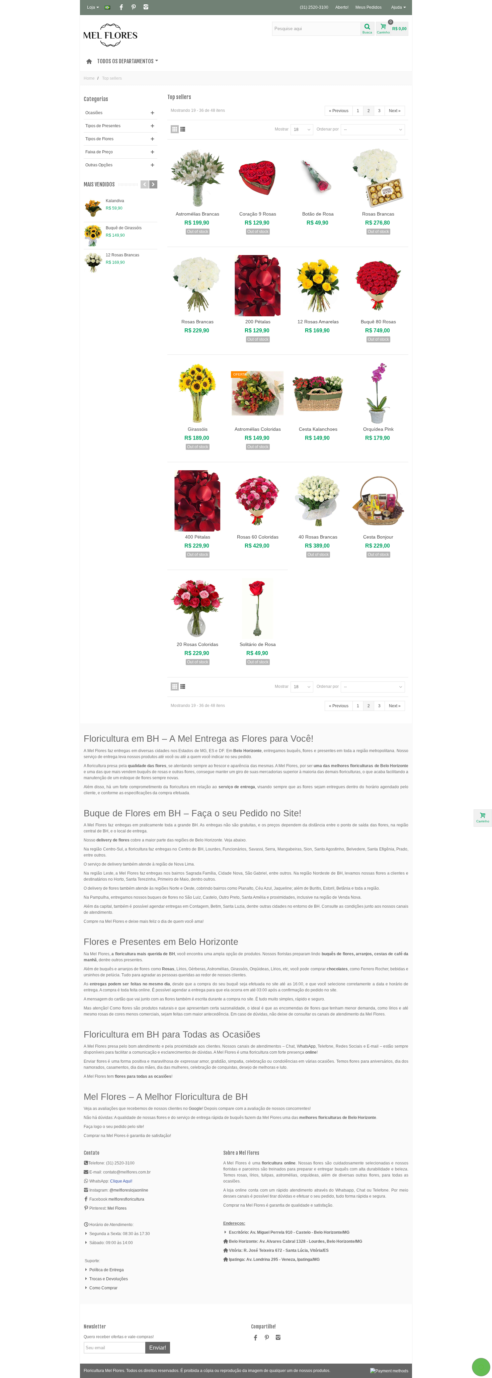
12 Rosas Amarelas (318, 321)
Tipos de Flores (99, 139)
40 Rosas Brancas (318, 537)
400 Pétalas (197, 537)
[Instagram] (146, 7)
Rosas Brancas (378, 214)
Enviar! (157, 1348)
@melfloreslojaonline (128, 1190)
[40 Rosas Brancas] (318, 500)
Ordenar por (328, 129)
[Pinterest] (133, 7)
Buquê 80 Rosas (378, 321)
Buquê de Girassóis (124, 228)
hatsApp (308, 1046)
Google (195, 1108)
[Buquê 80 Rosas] (378, 285)
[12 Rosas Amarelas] (318, 285)
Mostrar (282, 129)
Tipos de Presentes (102, 126)
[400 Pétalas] (197, 500)
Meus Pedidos (368, 7)
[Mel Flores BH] (110, 34)
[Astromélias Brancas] (197, 178)
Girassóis (198, 429)
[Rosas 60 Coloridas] (257, 500)
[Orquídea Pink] (378, 393)
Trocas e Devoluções (108, 1279)
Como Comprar (103, 1288)
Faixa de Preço (99, 152)
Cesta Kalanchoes (318, 429)
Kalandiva (115, 200)
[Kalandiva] (93, 208)
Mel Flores (117, 1208)
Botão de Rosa (318, 214)
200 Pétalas (257, 321)
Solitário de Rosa (258, 644)
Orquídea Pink (378, 429)
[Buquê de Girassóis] (93, 235)
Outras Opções (98, 165)
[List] (183, 129)
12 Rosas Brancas (122, 255)
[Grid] (175, 129)
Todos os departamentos (125, 61)
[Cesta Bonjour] (378, 500)
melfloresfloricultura (126, 1199)
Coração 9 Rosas (257, 214)
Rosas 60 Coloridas (257, 537)
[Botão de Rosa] (318, 178)
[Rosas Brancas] (378, 178)
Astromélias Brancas (197, 214)
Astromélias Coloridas (258, 429)
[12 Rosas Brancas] (93, 262)
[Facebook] (121, 7)
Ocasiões (93, 112)
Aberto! (341, 7)
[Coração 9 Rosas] (257, 178)
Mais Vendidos (99, 184)
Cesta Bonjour (378, 537)
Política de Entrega (106, 1270)
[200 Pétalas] (257, 285)
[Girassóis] (197, 393)
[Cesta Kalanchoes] (318, 393)
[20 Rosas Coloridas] (197, 608)
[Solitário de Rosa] (257, 608)
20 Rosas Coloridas (197, 644)
